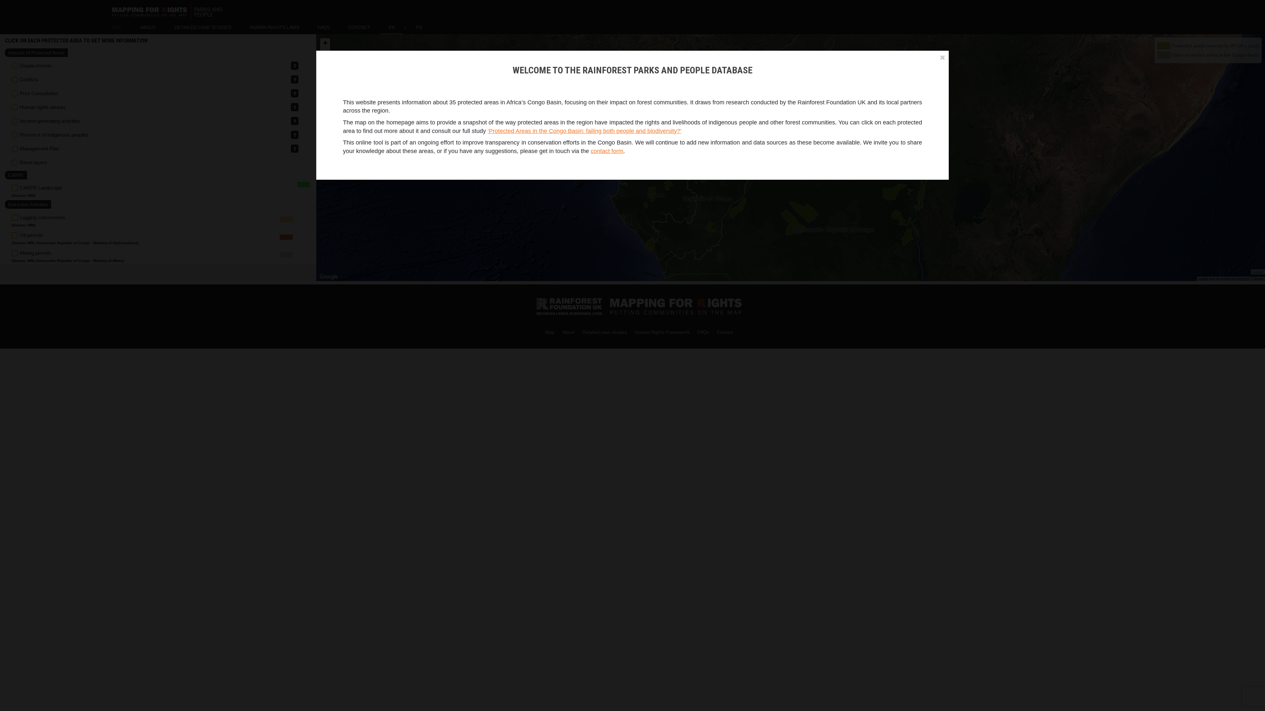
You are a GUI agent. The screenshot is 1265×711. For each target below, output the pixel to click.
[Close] (942, 57)
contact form (607, 151)
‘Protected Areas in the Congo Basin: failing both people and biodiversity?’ (585, 131)
